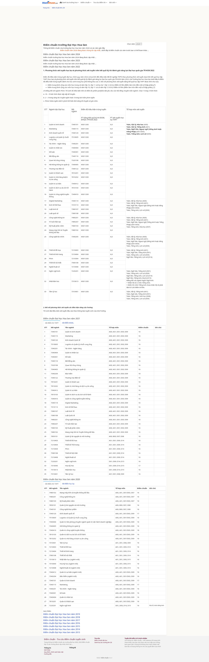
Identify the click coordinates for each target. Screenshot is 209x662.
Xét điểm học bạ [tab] (68, 484)
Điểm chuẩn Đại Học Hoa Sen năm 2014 (61, 629)
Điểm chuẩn (104, 658)
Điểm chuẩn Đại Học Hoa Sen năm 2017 (61, 620)
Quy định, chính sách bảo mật (53, 652)
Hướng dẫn (48, 654)
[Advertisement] (104, 25)
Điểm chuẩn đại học (100, 640)
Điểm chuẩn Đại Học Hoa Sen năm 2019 (61, 614)
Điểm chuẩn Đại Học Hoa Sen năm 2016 (61, 623)
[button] (69, 2)
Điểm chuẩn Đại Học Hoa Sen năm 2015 (61, 626)
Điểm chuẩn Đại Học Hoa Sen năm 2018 (61, 617)
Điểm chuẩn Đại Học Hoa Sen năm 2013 (61, 632)
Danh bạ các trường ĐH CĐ (103, 642)
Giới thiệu (47, 650)
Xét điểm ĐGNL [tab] (68, 323)
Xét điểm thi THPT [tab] (51, 323)
